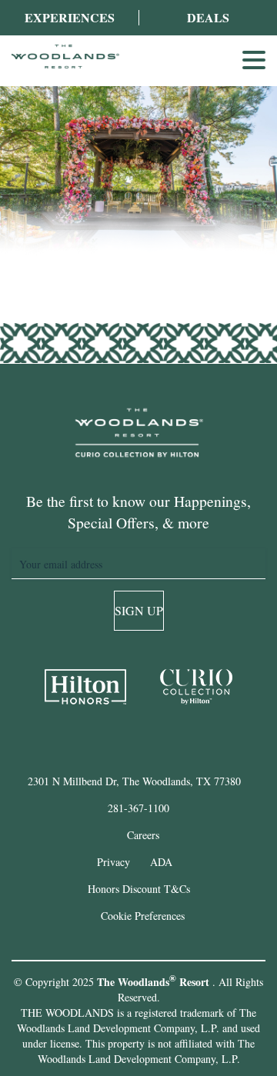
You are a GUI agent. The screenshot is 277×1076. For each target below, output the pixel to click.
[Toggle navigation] (253, 60)
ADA (161, 861)
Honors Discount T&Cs (139, 888)
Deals (208, 17)
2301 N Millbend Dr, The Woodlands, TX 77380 (134, 781)
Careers (143, 835)
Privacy (113, 861)
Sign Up (139, 610)
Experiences (70, 17)
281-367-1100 (138, 808)
